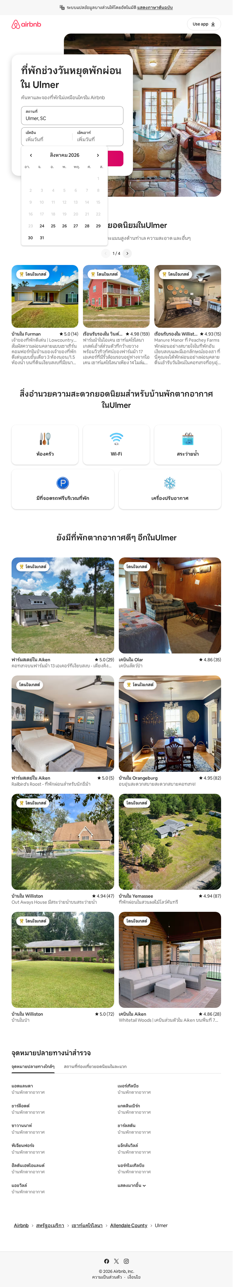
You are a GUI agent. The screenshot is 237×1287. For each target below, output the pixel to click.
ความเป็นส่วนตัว (107, 1277)
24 (42, 226)
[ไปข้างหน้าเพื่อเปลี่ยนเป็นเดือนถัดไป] (97, 155)
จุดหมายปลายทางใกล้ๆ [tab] (33, 1066)
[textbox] (47, 139)
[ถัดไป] (127, 253)
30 (30, 237)
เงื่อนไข (133, 1277)
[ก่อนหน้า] (105, 253)
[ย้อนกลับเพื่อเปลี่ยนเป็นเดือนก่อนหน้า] (31, 155)
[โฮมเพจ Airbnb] (26, 24)
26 (64, 226)
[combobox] (72, 118)
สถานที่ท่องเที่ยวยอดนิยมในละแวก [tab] (95, 1066)
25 (53, 226)
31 (42, 237)
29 (98, 226)
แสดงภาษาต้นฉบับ (155, 7)
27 (75, 226)
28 (87, 226)
